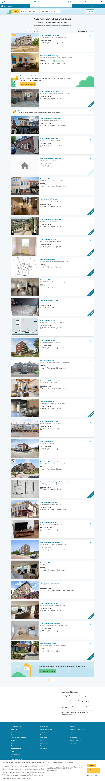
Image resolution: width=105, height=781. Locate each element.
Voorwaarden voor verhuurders (77, 729)
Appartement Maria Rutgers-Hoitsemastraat (55, 482)
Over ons (13, 743)
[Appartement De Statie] (25, 266)
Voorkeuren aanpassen (92, 775)
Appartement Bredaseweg (48, 361)
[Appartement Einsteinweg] (25, 529)
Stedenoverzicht (44, 743)
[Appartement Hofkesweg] (25, 206)
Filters (16, 11)
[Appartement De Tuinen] (25, 650)
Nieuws (42, 740)
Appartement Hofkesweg (48, 199)
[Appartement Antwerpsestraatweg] (25, 468)
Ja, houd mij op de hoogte (47, 671)
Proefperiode (43, 748)
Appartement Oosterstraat (49, 300)
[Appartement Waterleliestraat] (25, 42)
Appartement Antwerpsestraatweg (51, 462)
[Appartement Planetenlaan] (25, 287)
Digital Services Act (16, 757)
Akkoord (92, 765)
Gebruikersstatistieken (16, 759)
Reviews (42, 735)
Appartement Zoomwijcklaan (49, 91)
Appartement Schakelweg (48, 401)
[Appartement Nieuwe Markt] (25, 428)
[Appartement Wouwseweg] (25, 62)
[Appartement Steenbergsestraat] (25, 125)
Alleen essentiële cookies (93, 770)
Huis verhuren (73, 732)
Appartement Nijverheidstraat (50, 381)
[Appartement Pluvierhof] (25, 347)
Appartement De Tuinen (48, 644)
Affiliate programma (16, 748)
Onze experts (73, 743)
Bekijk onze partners (52, 770)
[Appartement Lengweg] (25, 327)
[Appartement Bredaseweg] (25, 367)
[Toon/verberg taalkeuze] (101, 6)
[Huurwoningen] (6, 6)
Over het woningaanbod (46, 729)
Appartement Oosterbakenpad (50, 623)
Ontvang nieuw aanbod (28, 84)
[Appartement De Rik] (25, 448)
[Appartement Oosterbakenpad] (25, 630)
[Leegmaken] (64, 6)
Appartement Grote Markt (48, 502)
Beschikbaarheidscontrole (46, 732)
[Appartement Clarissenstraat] (25, 590)
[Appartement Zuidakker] (25, 246)
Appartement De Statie (47, 260)
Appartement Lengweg (47, 320)
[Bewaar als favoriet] (90, 36)
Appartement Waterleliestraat (50, 35)
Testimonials (73, 735)
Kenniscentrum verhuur (75, 740)
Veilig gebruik (14, 740)
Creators (13, 746)
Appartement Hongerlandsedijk (50, 158)
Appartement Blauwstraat (48, 179)
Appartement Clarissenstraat (49, 583)
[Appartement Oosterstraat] (25, 307)
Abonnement (14, 729)
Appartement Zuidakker (48, 239)
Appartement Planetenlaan (49, 280)
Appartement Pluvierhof (48, 340)
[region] (52, 770)
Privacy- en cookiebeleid (17, 735)
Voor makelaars (73, 737)
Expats (42, 746)
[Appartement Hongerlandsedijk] (25, 165)
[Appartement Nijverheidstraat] (25, 388)
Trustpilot (89, 110)
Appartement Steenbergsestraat (50, 118)
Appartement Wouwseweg (49, 56)
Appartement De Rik (47, 441)
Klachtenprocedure (15, 754)
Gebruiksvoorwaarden (16, 732)
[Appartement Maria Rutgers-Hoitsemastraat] (25, 489)
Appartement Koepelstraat (49, 138)
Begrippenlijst (43, 737)
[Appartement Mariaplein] (25, 570)
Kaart (91, 11)
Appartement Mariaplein (48, 563)
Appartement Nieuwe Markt (49, 421)
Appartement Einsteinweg (48, 522)
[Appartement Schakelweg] (25, 408)
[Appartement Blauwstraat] (25, 186)
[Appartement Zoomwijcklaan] (25, 98)
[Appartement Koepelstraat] (25, 145)
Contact (13, 751)
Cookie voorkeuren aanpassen (18, 737)
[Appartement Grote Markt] (25, 509)
